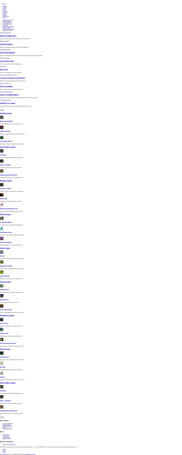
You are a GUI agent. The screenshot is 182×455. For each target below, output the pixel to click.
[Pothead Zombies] (1, 128)
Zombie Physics (6, 437)
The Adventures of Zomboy (8, 343)
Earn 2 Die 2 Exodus (6, 309)
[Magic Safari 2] (1, 297)
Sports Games (5, 248)
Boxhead (5, 7)
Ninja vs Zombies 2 (5, 165)
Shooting (5, 15)
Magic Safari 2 (4, 299)
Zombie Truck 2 (4, 289)
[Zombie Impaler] (1, 273)
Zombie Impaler (4, 276)
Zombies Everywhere (8, 30)
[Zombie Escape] (1, 354)
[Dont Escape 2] (1, 320)
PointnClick (5, 12)
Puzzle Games (5, 349)
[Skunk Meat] (1, 196)
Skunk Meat (3, 198)
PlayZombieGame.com (30, 454)
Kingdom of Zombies (6, 266)
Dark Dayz (5, 25)
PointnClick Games (7, 315)
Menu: (4, 449)
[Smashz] (1, 374)
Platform (5, 11)
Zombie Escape (4, 357)
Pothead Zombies (7, 21)
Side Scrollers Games (8, 147)
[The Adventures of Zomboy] (1, 340)
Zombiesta (3, 155)
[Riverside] (1, 364)
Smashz (2, 377)
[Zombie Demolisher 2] (1, 239)
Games (4, 3)
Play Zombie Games (4, 454)
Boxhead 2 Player (12, 444)
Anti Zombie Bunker (7, 22)
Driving (4, 8)
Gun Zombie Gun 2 (7, 24)
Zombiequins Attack (6, 232)
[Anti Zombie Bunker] (1, 138)
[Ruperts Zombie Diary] (1, 118)
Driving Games (5, 282)
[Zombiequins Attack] (1, 229)
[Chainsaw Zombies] (1, 186)
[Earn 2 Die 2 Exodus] (1, 307)
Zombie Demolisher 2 (6, 242)
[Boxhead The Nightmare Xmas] (1, 206)
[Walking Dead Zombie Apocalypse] (1, 172)
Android (5, 6)
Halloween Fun (6, 434)
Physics (4, 10)
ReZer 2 (2, 256)
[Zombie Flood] (1, 330)
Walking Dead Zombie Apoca (8, 175)
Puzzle (4, 13)
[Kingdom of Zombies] (1, 263)
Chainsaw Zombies (5, 188)
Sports (4, 17)
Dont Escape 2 (4, 323)
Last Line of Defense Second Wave (12, 78)
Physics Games (5, 214)
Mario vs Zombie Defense (9, 29)
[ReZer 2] (1, 253)
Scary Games (6, 436)
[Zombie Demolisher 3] (1, 219)
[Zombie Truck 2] (1, 287)
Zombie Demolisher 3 (6, 222)
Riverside (2, 367)
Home (4, 450)
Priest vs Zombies (7, 27)
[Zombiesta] (1, 152)
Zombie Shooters (7, 438)
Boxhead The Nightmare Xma (9, 208)
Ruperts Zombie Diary (8, 20)
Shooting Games (6, 113)
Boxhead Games (6, 181)
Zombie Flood (4, 333)
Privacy (4, 452)
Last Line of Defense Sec (8, 26)
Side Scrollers (6, 16)
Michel (4, 444)
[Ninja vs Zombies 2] (1, 162)
